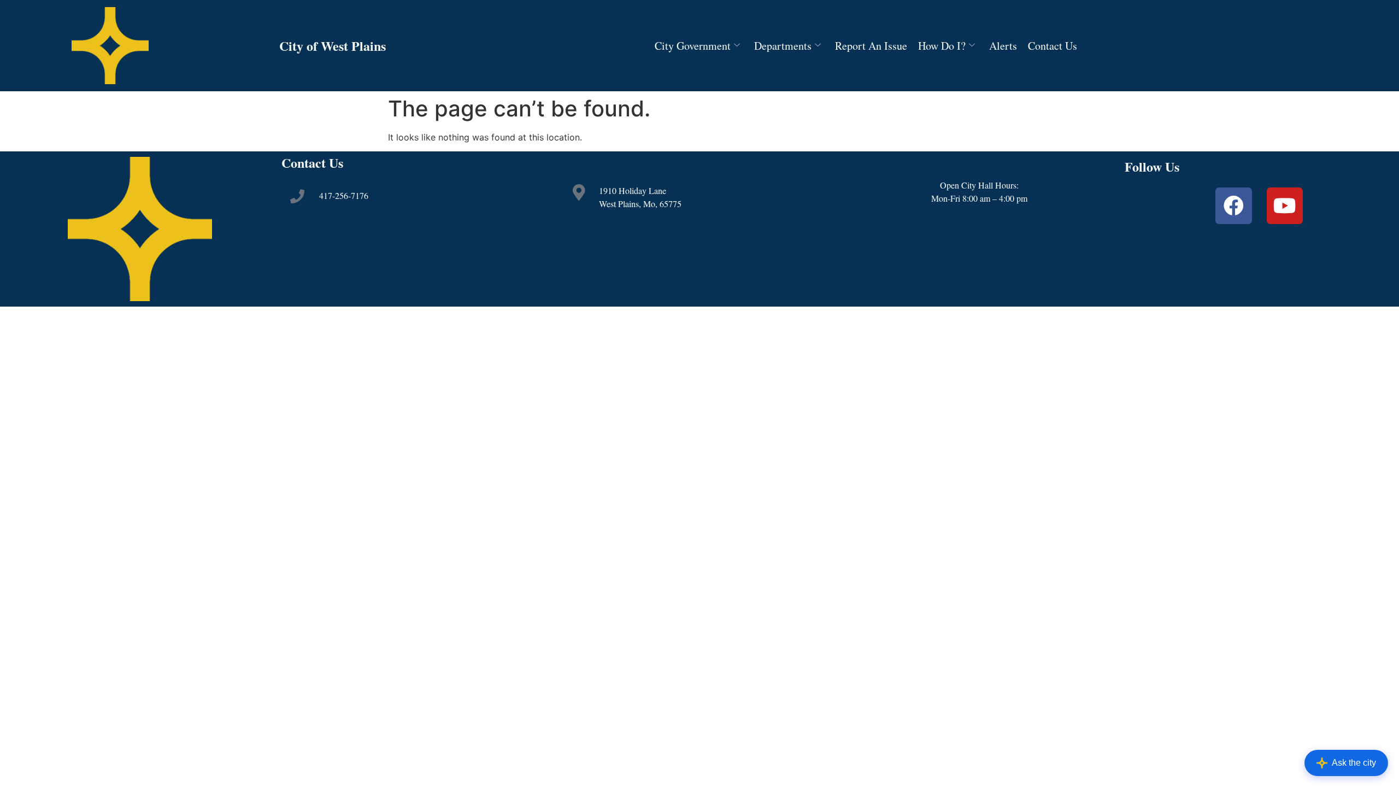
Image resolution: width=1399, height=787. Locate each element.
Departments (783, 45)
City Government (693, 45)
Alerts (1003, 45)
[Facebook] (1233, 205)
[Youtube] (1285, 205)
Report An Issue (871, 45)
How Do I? (942, 45)
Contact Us (1052, 45)
